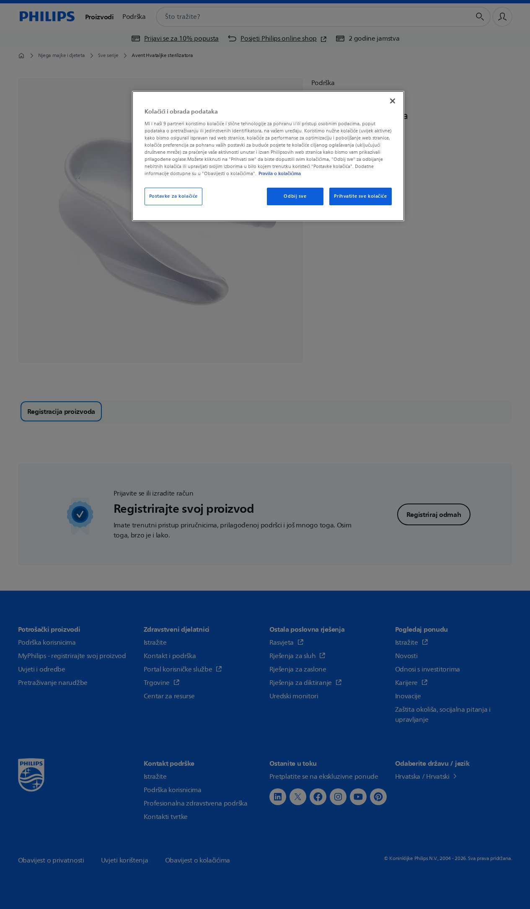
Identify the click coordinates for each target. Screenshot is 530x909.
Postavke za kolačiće (173, 196)
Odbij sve (295, 196)
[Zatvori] (392, 101)
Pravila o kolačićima (280, 173)
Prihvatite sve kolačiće (360, 196)
